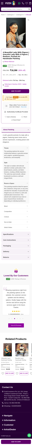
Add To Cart (10, 373)
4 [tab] (17, 318)
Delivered (6, 80)
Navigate (8, 415)
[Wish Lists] (26, 3)
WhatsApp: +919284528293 (12, 406)
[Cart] (30, 3)
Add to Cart (16, 91)
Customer (8, 425)
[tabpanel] (16, 299)
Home (3, 14)
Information (9, 420)
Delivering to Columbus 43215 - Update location (15, 85)
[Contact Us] (23, 3)
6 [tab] (22, 318)
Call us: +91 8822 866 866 (12, 403)
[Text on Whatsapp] (19, 3)
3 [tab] (14, 318)
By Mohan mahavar (5, 362)
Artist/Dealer (10, 429)
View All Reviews (16, 325)
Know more (23, 107)
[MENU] (2, 3)
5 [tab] (20, 318)
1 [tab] (9, 318)
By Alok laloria (18, 362)
